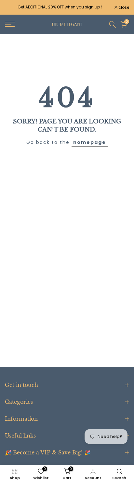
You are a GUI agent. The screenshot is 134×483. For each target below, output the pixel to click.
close (123, 7)
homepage (89, 142)
